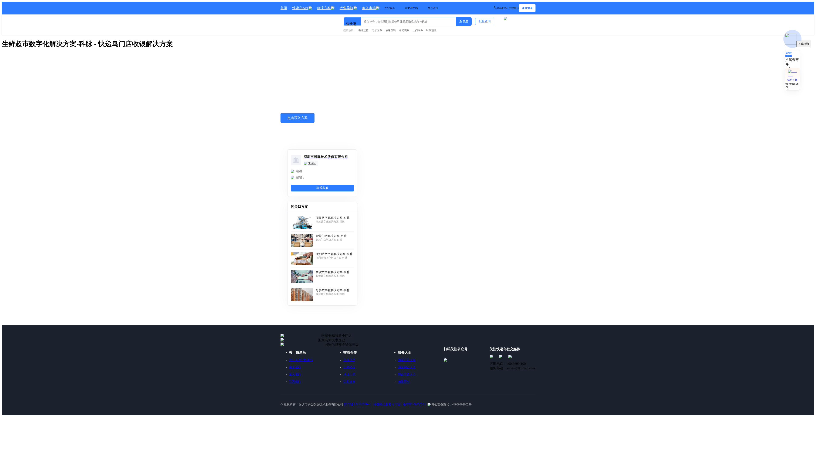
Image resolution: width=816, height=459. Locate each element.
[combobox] (365, 19)
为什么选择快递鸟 (301, 360)
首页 (283, 8)
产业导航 (346, 8)
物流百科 (404, 381)
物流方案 (324, 8)
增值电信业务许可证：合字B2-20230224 (399, 404)
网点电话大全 (407, 374)
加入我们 (295, 374)
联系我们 (295, 381)
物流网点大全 (407, 367)
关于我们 (295, 367)
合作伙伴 (349, 360)
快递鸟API (300, 8)
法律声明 (349, 374)
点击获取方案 (297, 118)
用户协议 (349, 367)
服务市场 (369, 8)
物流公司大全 (407, 360)
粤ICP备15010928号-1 (357, 404)
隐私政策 (349, 381)
